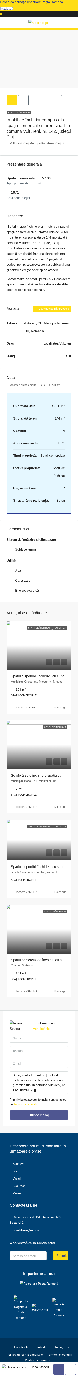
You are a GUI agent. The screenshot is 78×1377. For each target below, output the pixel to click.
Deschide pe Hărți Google (53, 308)
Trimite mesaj (39, 1115)
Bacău (17, 1171)
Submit (62, 1256)
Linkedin (41, 1347)
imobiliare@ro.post (27, 1230)
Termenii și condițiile (26, 1104)
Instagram (61, 1347)
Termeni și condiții (59, 1354)
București (19, 1186)
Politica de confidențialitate (24, 1354)
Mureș (17, 1193)
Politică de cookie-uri (39, 1360)
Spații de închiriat (19, 112)
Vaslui (17, 1178)
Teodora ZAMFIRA (26, 707)
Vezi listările (41, 1028)
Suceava (18, 1163)
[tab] (11, 100)
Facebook (20, 1347)
